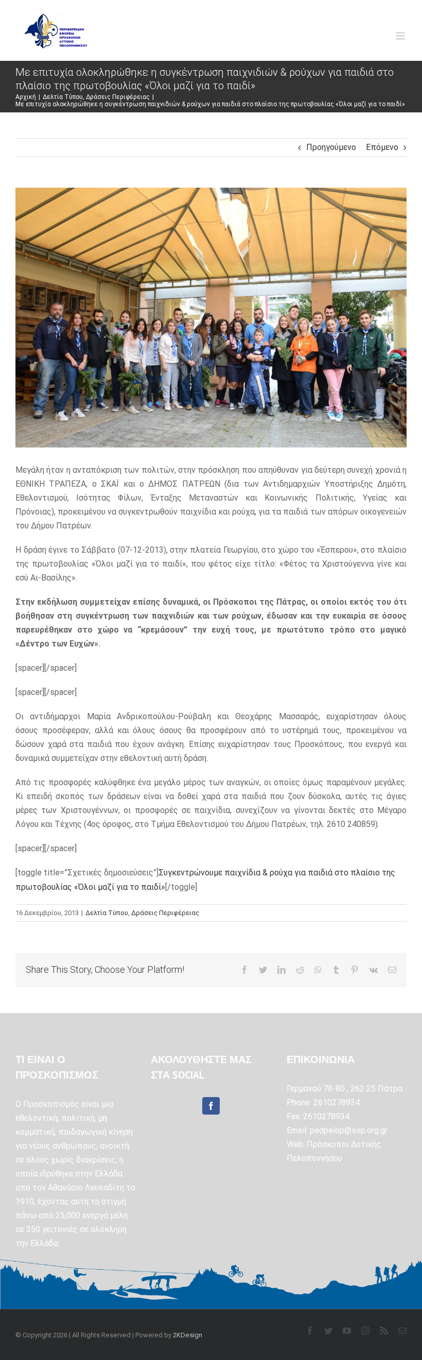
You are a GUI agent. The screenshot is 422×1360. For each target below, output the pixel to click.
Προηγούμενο (331, 147)
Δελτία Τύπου (106, 913)
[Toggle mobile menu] (401, 35)
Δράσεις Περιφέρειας (165, 913)
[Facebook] (211, 1106)
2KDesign (187, 1335)
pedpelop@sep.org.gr (349, 1130)
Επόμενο (382, 147)
